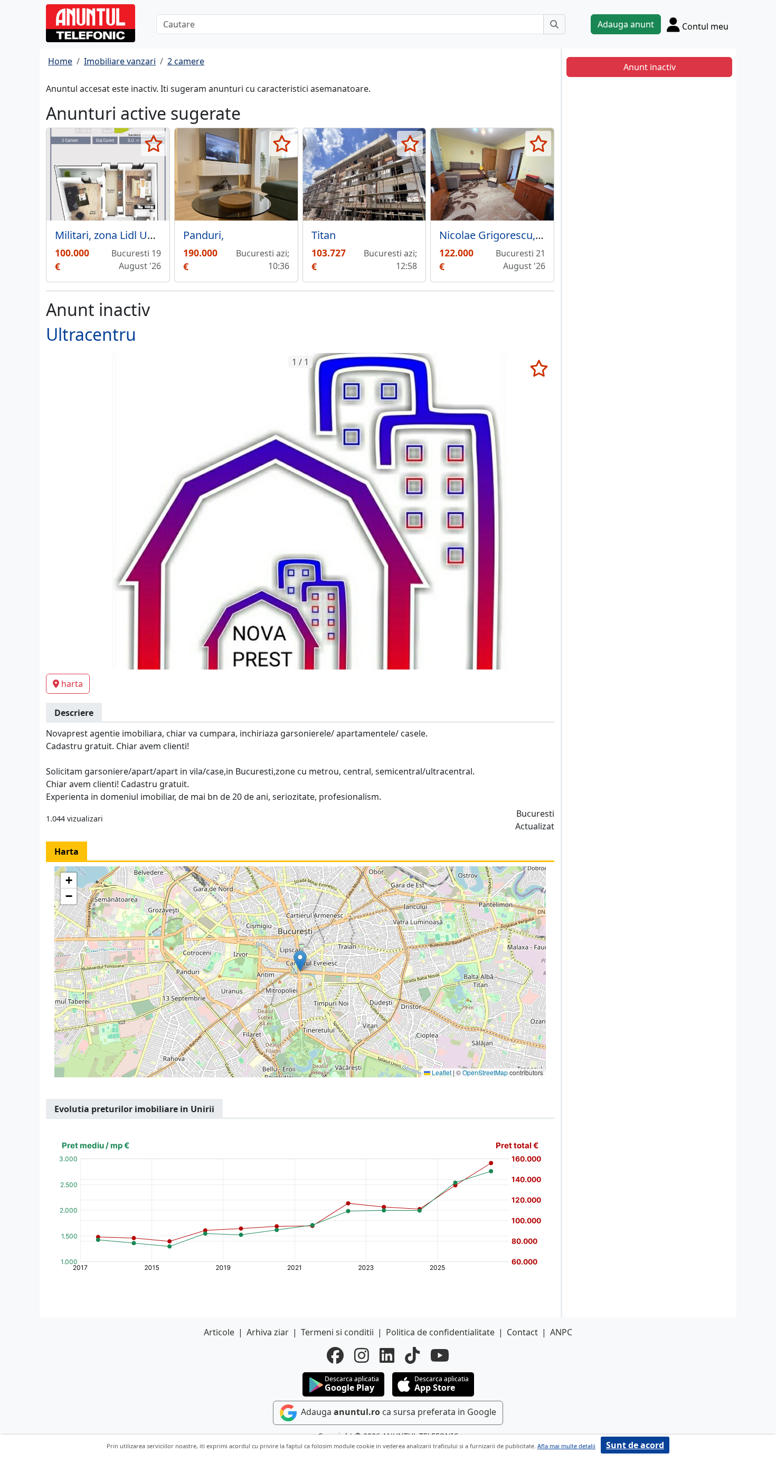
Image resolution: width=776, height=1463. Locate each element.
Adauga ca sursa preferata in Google (397, 1412)
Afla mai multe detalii (566, 1446)
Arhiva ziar (268, 1332)
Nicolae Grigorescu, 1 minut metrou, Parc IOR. (552, 235)
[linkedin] (387, 1355)
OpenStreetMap (485, 1072)
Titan (323, 235)
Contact (522, 1332)
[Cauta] (554, 24)
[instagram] (361, 1355)
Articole (219, 1332)
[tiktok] (412, 1355)
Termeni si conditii (337, 1332)
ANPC (561, 1332)
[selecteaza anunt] (154, 143)
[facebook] (335, 1355)
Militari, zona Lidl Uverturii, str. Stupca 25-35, (162, 235)
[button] (300, 961)
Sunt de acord (635, 1445)
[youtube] (439, 1355)
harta (72, 684)
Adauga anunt (626, 24)
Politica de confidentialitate (440, 1332)
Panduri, (203, 235)
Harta (66, 851)
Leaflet (440, 1072)
